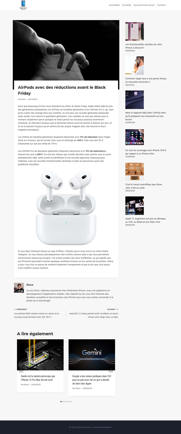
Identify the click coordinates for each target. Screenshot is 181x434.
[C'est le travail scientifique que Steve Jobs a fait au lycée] (146, 171)
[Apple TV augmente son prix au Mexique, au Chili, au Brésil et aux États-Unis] (146, 205)
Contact (161, 5)
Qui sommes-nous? (144, 5)
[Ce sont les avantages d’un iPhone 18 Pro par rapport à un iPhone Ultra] (146, 137)
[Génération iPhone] (23, 5)
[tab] (61, 401)
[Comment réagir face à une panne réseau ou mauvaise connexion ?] (146, 65)
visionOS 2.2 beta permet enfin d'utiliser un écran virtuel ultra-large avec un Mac (93, 313)
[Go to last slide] (21, 369)
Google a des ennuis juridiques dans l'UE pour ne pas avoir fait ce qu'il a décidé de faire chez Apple (91, 380)
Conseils (126, 5)
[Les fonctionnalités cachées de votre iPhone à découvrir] (146, 31)
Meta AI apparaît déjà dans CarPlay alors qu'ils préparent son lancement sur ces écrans (145, 116)
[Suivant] (111, 369)
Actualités (114, 5)
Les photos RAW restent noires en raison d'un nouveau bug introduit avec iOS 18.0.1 (36, 313)
